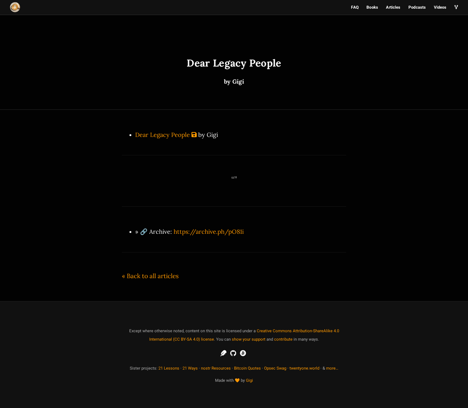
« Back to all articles (150, 276)
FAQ (354, 7)
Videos (440, 7)
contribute (283, 339)
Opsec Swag (275, 368)
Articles (393, 7)
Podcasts (417, 7)
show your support (248, 339)
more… (332, 368)
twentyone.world (304, 368)
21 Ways (190, 368)
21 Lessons (168, 368)
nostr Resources (216, 368)
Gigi (249, 380)
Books (372, 7)
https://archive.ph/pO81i (209, 231)
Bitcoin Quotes (247, 368)
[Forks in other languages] (456, 7)
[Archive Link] (194, 135)
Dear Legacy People (162, 135)
